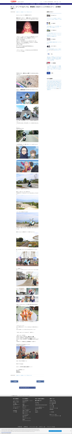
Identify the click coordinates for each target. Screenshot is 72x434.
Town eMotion (37, 402)
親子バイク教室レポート (56, 19)
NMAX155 (52, 85)
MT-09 (51, 82)
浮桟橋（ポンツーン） (26, 405)
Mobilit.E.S (36, 412)
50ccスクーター (29, 375)
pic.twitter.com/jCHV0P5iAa (20, 47)
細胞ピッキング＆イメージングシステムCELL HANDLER (26, 414)
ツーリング (25, 375)
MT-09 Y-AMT (54, 82)
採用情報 (51, 409)
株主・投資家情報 (52, 403)
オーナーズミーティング (50, 18)
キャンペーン (53, 26)
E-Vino (55, 88)
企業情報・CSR (52, 400)
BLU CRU (50, 36)
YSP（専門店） (58, 26)
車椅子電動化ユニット (16, 404)
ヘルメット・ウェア (56, 35)
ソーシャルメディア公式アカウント (55, 415)
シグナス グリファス (53, 87)
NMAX (58, 86)
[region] (36, 431)
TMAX (56, 83)
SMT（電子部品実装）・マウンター (28, 400)
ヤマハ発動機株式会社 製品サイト (14, 395)
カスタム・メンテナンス (57, 34)
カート (14, 405)
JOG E (60, 88)
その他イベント (18, 375)
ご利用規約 (19, 426)
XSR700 (51, 81)
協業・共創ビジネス (38, 400)
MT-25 (52, 84)
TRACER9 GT (58, 82)
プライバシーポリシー (32, 426)
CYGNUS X (48, 87)
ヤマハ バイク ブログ (26, 395)
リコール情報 (45, 1)
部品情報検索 (15, 410)
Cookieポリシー (41, 426)
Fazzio (60, 86)
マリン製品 (14, 403)
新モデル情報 (49, 26)
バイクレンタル (51, 34)
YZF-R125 (58, 85)
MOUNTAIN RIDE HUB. (38, 408)
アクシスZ (58, 87)
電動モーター (24, 416)
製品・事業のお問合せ (50, 1)
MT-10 (60, 81)
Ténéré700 (57, 84)
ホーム (41, 1)
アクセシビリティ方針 (50, 426)
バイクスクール (50, 19)
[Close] (71, 431)
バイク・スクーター (21, 395)
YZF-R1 (48, 81)
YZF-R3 (59, 83)
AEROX (50, 85)
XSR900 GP (57, 81)
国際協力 (24, 419)
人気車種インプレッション (55, 27)
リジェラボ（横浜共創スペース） (40, 407)
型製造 (23, 404)
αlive (35, 409)
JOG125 (52, 86)
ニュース (51, 404)
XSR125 (49, 86)
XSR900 (54, 81)
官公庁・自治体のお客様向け (39, 398)
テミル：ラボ (37, 403)
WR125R (55, 84)
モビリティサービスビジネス (27, 420)
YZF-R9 (48, 82)
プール (23, 403)
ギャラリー (51, 405)
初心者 (22, 375)
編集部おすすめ (54, 36)
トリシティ (55, 86)
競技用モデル (49, 89)
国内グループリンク (52, 414)
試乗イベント (56, 18)
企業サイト (55, 1)
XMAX (55, 85)
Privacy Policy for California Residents (6, 432)
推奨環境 (25, 426)
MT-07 (50, 83)
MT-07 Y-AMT (53, 83)
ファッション (52, 35)
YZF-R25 (49, 84)
